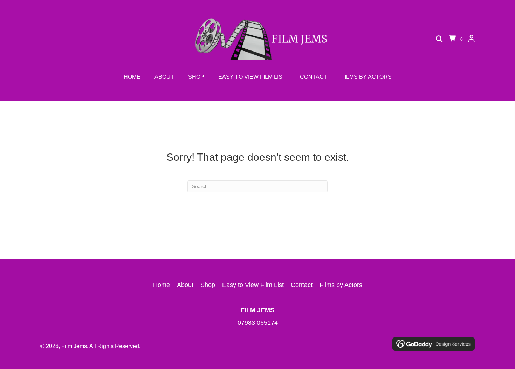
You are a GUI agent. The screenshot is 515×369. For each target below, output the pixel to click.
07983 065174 (258, 322)
